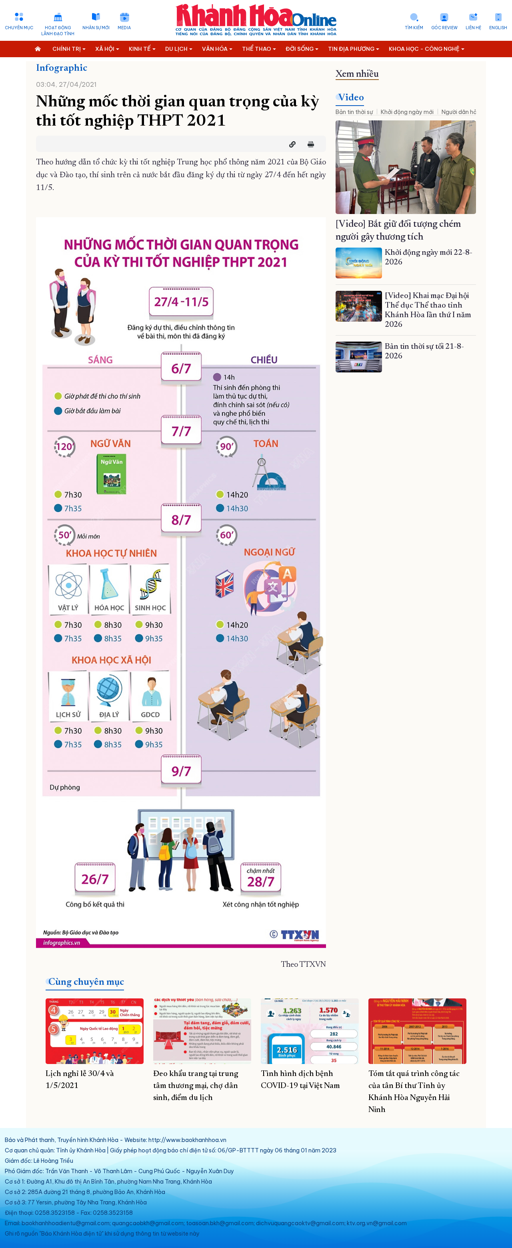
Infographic (61, 68)
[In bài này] (309, 144)
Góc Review (444, 27)
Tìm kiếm (414, 27)
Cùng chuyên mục (86, 982)
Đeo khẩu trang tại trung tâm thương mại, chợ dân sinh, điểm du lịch (195, 1086)
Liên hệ (473, 27)
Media (124, 27)
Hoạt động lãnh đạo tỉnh (57, 30)
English (498, 27)
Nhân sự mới (96, 27)
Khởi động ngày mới (407, 112)
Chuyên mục (19, 27)
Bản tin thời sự (354, 112)
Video (351, 98)
